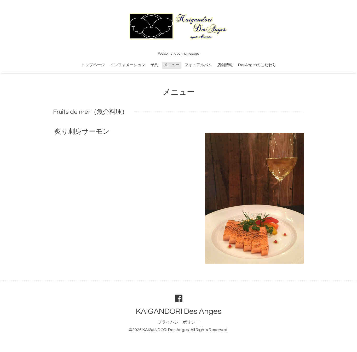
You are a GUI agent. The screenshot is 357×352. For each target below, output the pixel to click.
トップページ (93, 65)
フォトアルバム (198, 65)
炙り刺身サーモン (82, 131)
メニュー (171, 65)
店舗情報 (225, 65)
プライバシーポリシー (178, 322)
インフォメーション (127, 65)
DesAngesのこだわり (257, 65)
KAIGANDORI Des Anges (178, 311)
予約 (154, 65)
